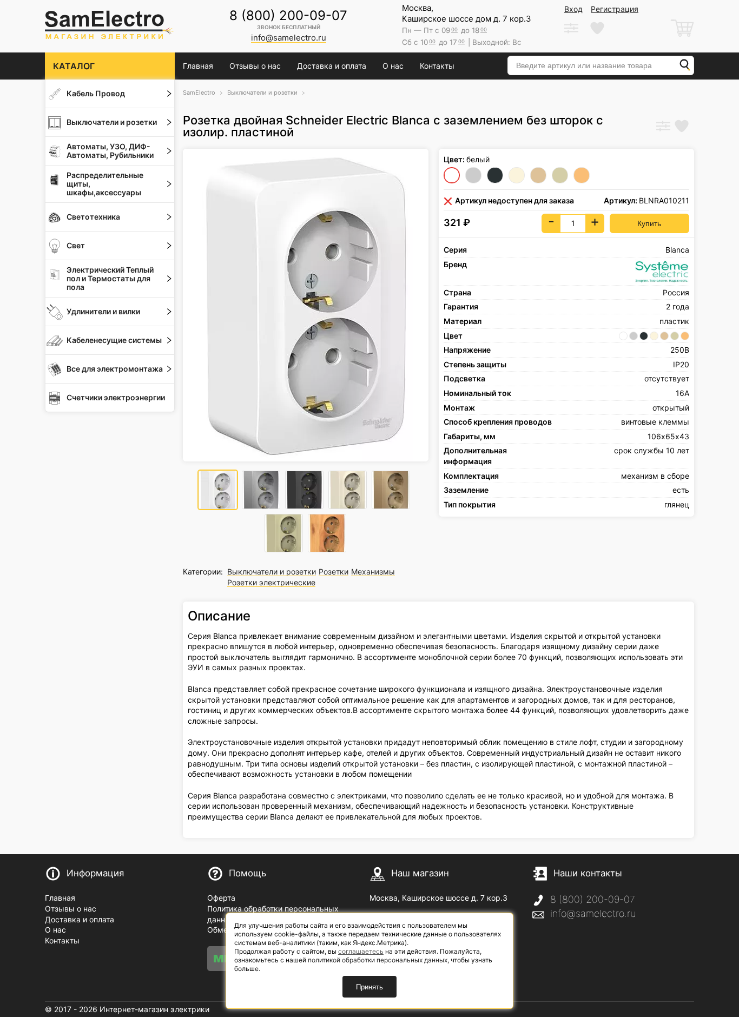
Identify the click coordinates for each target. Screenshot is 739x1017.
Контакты (437, 65)
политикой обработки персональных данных (377, 960)
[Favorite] (682, 127)
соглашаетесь (361, 951)
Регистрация (614, 9)
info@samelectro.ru (593, 913)
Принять (369, 987)
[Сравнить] (663, 127)
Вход (573, 9)
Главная (198, 65)
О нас (393, 65)
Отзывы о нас (255, 65)
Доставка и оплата (331, 65)
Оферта (221, 897)
